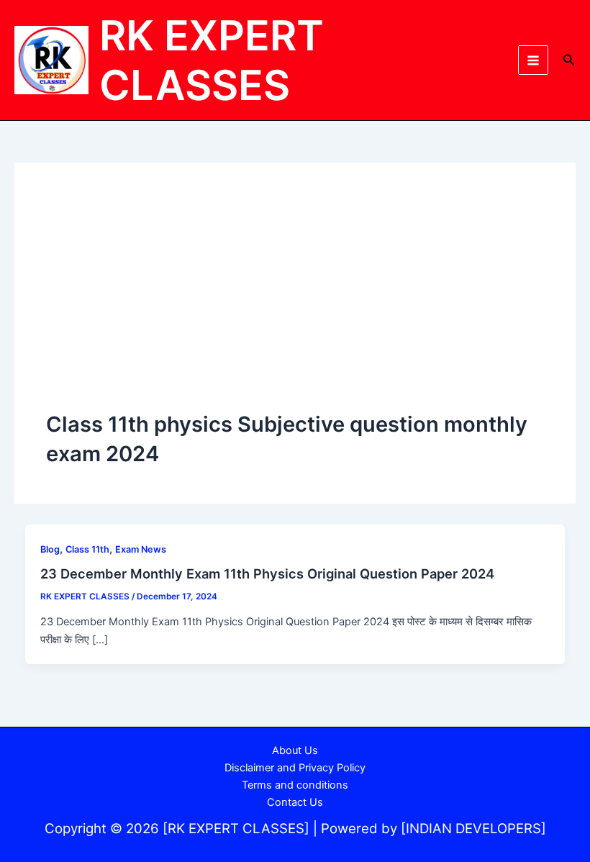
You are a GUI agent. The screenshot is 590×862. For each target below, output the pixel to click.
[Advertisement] (295, 302)
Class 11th (87, 549)
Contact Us (295, 802)
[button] (569, 60)
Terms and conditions (295, 785)
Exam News (140, 549)
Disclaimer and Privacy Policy (295, 767)
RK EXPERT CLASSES (211, 60)
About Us (295, 750)
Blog (50, 549)
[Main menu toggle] (533, 60)
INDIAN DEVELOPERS (473, 828)
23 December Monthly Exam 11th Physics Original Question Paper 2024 (267, 573)
